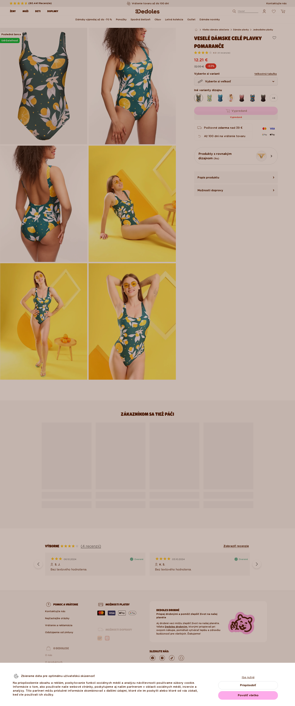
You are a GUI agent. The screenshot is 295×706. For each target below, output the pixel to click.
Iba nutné (248, 677)
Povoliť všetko (248, 695)
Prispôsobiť (248, 685)
